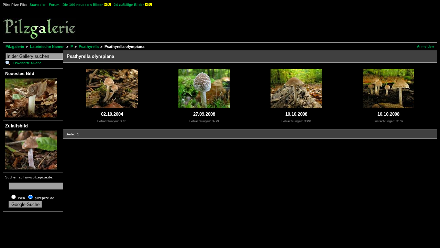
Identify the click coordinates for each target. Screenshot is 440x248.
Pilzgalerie (15, 46)
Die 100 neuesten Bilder (83, 5)
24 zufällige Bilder (129, 5)
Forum (54, 5)
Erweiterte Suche (27, 63)
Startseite (38, 5)
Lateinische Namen (47, 46)
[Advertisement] (255, 24)
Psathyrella (89, 46)
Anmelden (425, 46)
